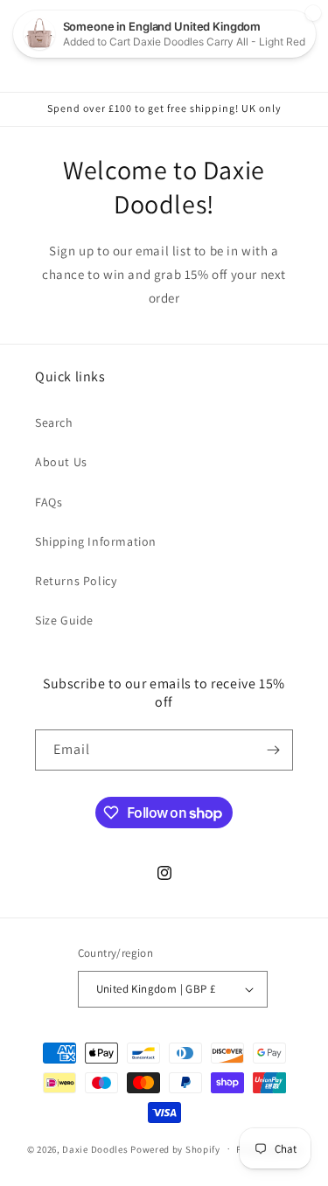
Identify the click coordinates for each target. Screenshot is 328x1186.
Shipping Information (96, 541)
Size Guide (64, 620)
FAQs (48, 502)
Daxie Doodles (95, 1148)
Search (54, 422)
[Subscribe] (273, 750)
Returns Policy (75, 581)
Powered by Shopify (175, 1148)
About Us (61, 462)
